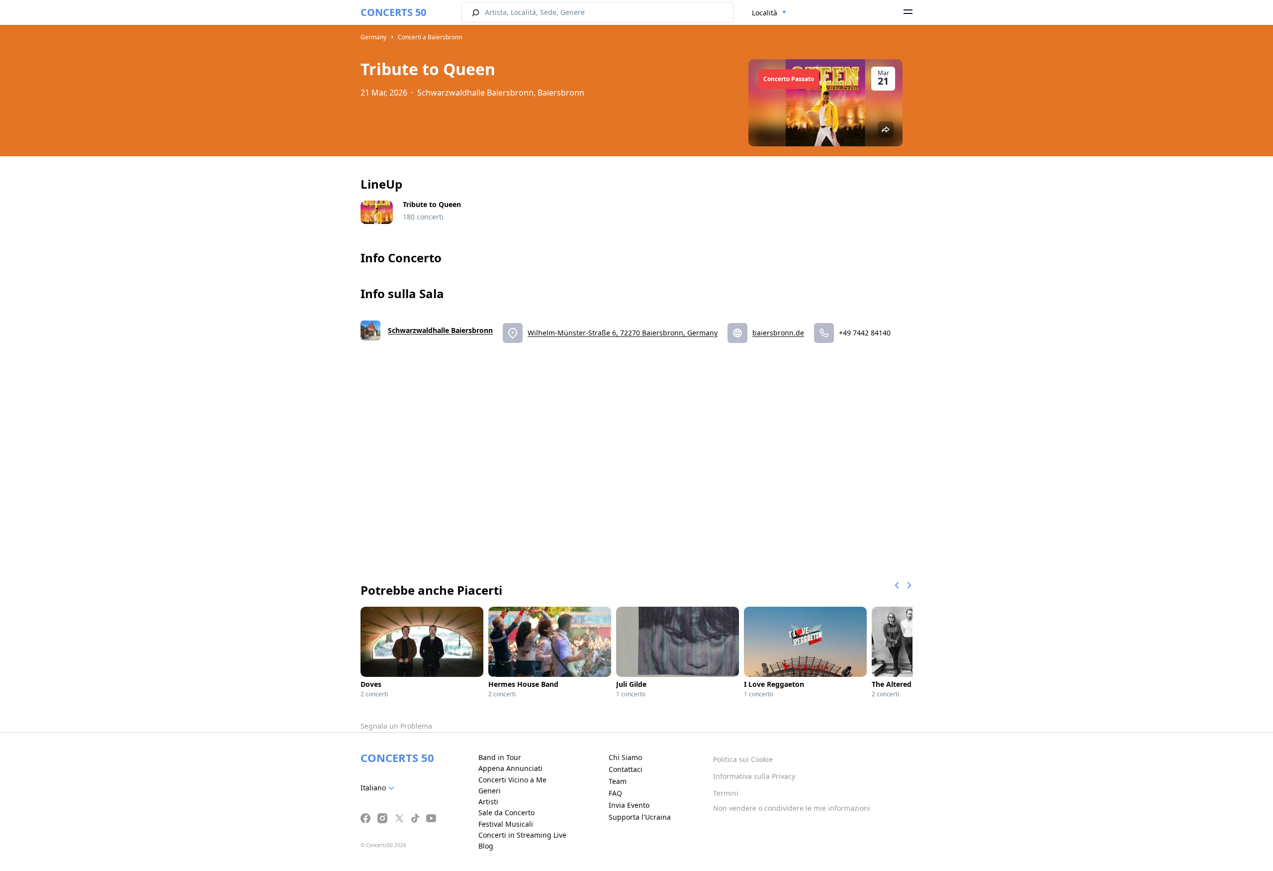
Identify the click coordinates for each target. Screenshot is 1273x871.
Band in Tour (499, 757)
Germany (373, 37)
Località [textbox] (764, 12)
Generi (489, 790)
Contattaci (625, 769)
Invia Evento (629, 805)
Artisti (488, 801)
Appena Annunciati (510, 768)
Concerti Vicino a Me (512, 779)
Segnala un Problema (396, 726)
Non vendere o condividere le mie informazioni (791, 808)
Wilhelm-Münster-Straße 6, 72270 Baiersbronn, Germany (623, 332)
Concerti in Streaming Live (522, 835)
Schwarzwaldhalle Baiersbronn (440, 330)
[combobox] (769, 13)
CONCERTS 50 (393, 12)
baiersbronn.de (778, 332)
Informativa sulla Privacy (754, 776)
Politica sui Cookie (743, 759)
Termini (725, 793)
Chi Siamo (625, 757)
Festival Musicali (505, 824)
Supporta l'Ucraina (640, 817)
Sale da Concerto (506, 812)
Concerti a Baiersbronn (430, 37)
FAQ (615, 793)
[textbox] (379, 788)
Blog (485, 846)
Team (618, 781)
